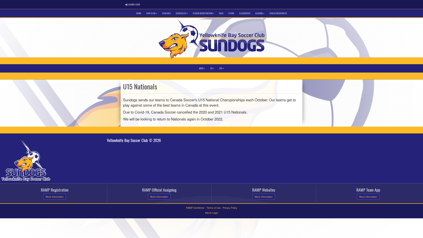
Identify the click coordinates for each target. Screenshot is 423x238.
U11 (211, 68)
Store (231, 13)
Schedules (181, 13)
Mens (201, 68)
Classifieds (244, 13)
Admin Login (211, 212)
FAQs (221, 13)
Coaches (166, 13)
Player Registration (202, 13)
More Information (55, 196)
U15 (220, 68)
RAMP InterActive (195, 207)
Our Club (150, 13)
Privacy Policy (230, 207)
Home (138, 13)
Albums (259, 13)
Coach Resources (278, 13)
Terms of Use (214, 207)
